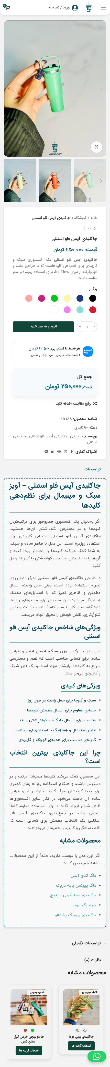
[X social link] (65, 452)
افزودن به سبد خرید (43, 326)
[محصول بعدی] (84, 228)
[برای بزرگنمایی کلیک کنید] (96, 147)
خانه (94, 218)
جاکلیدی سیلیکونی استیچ (73, 895)
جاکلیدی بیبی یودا (81, 1037)
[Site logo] (89, 8)
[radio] (92, 298)
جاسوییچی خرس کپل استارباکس (29, 1039)
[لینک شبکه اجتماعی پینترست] (59, 452)
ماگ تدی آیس (83, 875)
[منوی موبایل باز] (103, 8)
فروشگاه (80, 218)
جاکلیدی (80, 427)
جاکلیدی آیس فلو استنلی (48, 436)
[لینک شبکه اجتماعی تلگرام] (46, 452)
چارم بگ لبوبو (84, 905)
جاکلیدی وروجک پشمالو (75, 915)
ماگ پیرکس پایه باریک (76, 885)
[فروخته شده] (81, 1007)
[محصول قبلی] (94, 228)
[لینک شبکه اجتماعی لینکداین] (53, 452)
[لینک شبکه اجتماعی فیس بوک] (71, 452)
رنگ (94, 289)
